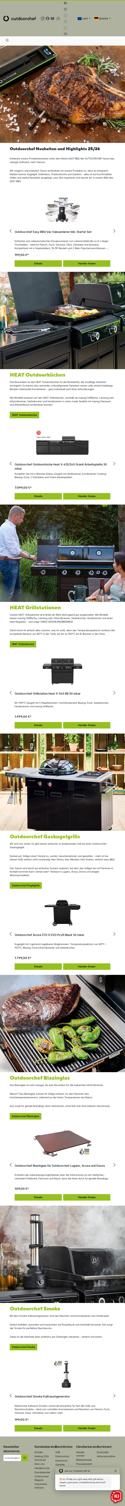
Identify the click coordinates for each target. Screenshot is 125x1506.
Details (38, 263)
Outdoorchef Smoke (23, 1347)
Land (85, 18)
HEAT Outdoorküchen (24, 415)
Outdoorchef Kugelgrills (26, 885)
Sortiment (104, 1446)
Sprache (103, 18)
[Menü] (7, 40)
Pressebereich (84, 1464)
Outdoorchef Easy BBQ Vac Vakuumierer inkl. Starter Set (53, 232)
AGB (57, 1452)
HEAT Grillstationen (23, 644)
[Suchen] (119, 18)
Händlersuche (42, 1468)
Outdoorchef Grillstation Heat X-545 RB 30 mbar (48, 693)
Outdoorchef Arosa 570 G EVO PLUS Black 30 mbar (49, 935)
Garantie (60, 1464)
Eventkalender (42, 1472)
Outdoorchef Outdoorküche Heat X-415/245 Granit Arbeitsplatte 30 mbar (61, 466)
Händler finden (87, 263)
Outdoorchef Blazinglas (25, 1116)
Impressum (61, 1460)
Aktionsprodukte (106, 1456)
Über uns (39, 1464)
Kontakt (39, 1452)
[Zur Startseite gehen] (19, 18)
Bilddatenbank (84, 1459)
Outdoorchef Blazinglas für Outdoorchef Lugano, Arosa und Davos (60, 1165)
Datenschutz (62, 1456)
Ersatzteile (103, 1452)
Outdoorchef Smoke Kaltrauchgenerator (42, 1396)
